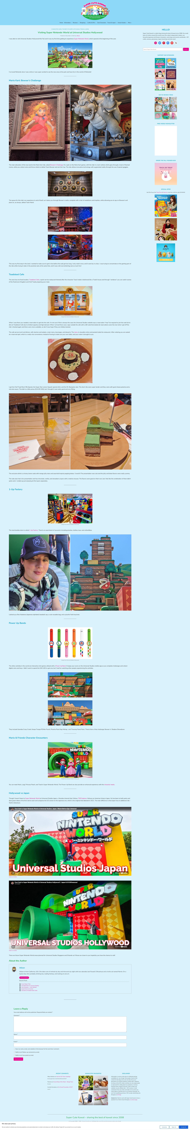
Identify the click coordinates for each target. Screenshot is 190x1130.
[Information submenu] (71, 22)
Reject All (174, 1127)
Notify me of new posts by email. (24, 1055)
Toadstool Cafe (34, 280)
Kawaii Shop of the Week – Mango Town (63, 1082)
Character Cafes (56, 29)
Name (16, 1034)
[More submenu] (131, 22)
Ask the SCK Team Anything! (63, 1076)
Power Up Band (61, 666)
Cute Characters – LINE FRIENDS (29, 987)
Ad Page (119, 1094)
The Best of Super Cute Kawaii (71, 29)
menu (76, 332)
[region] (95, 1125)
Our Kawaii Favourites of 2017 (65, 1087)
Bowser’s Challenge (56, 165)
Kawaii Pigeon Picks (26, 984)
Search (186, 49)
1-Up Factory (33, 530)
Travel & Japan (84, 29)
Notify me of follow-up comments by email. (27, 1052)
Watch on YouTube (13, 877)
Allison (78, 35)
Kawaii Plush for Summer (27, 989)
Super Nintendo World (81, 39)
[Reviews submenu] (78, 22)
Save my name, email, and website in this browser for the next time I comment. (37, 1049)
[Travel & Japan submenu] (116, 22)
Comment (17, 1015)
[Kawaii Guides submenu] (126, 22)
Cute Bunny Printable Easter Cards (29, 990)
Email (16, 1041)
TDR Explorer (82, 798)
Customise (164, 1127)
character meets (109, 785)
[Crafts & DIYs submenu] (95, 22)
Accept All (183, 1127)
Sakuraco (165, 192)
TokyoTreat (159, 192)
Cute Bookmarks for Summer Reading (30, 985)
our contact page (133, 1099)
